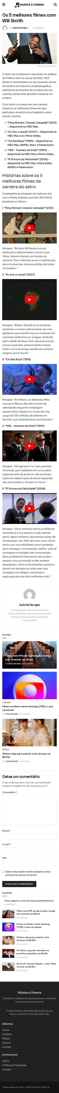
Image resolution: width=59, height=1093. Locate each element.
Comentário (9, 792)
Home (5, 1030)
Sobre (5, 1061)
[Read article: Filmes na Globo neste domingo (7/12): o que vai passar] (29, 685)
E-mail (6, 844)
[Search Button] (55, 4)
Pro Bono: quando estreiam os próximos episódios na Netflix (33, 952)
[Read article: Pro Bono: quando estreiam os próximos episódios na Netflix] (8, 953)
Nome (6, 830)
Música (6, 1038)
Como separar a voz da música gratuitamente (29, 900)
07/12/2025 (28, 664)
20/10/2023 (38, 28)
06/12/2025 (25, 761)
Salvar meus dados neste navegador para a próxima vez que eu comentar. (28, 873)
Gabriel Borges (20, 28)
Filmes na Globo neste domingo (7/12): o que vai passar (33, 925)
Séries (5, 750)
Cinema (10, 651)
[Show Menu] (3, 4)
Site (4, 858)
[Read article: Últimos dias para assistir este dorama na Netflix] (29, 732)
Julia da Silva (15, 664)
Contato (6, 1047)
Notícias (6, 1034)
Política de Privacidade (14, 1065)
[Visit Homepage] (29, 5)
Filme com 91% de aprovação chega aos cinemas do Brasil (36, 912)
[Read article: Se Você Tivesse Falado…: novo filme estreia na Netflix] (8, 966)
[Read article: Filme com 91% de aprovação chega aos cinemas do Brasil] (8, 914)
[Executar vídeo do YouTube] (29, 227)
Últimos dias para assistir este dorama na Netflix (33, 939)
